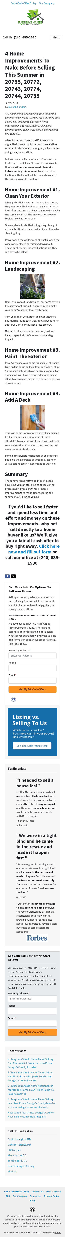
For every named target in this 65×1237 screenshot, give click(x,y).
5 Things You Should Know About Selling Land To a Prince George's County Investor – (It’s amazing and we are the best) (32, 1103)
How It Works (53, 1191)
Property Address (19, 650)
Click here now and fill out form (34, 549)
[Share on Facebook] (7, 576)
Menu (56, 37)
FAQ (8, 1196)
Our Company (46, 3)
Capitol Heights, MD (19, 1139)
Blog (32, 1200)
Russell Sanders (17, 107)
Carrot (58, 1232)
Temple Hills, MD (17, 1161)
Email (12, 675)
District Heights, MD (19, 1145)
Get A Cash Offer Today (23, 3)
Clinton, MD (14, 1150)
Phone (12, 663)
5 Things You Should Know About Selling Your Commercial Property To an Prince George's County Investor (30, 1063)
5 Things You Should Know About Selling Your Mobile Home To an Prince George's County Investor (31, 1090)
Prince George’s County (21, 1166)
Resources (35, 1196)
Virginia (12, 1171)
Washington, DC (17, 1155)
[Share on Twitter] (13, 576)
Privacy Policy (51, 1196)
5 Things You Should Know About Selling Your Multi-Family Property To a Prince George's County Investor (30, 1076)
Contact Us (38, 1191)
